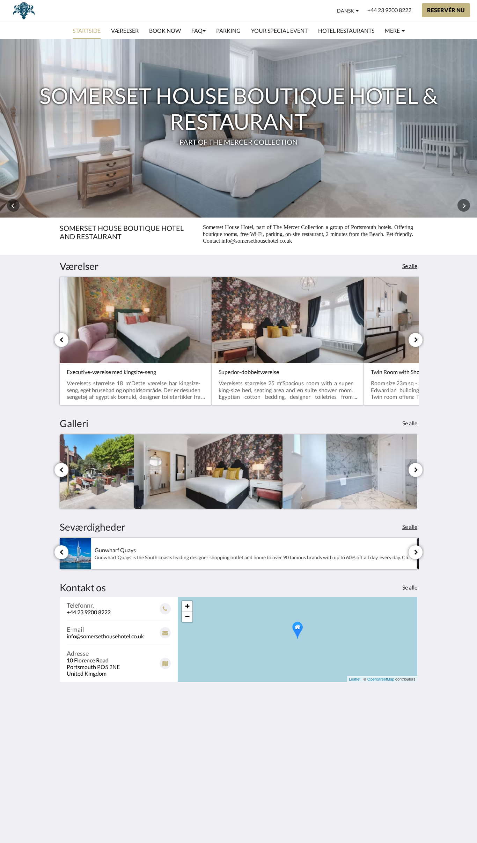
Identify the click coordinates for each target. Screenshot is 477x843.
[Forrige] (61, 340)
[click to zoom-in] (97, 471)
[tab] (208, 706)
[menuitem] (87, 30)
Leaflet (354, 679)
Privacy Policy (198, 735)
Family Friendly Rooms (199, 750)
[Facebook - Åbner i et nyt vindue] (391, 722)
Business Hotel (199, 759)
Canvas (387, 777)
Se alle (409, 266)
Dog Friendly (196, 741)
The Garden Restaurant (195, 726)
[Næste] (416, 340)
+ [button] (187, 606)
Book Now (193, 717)
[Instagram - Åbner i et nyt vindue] (410, 722)
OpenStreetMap (380, 679)
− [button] (187, 616)
